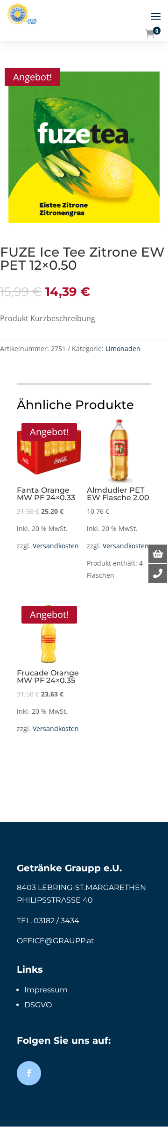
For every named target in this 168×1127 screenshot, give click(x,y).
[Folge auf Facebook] (29, 1073)
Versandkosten (56, 545)
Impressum (46, 989)
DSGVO (38, 1004)
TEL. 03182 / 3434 (48, 920)
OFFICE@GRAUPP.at (55, 940)
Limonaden (122, 348)
